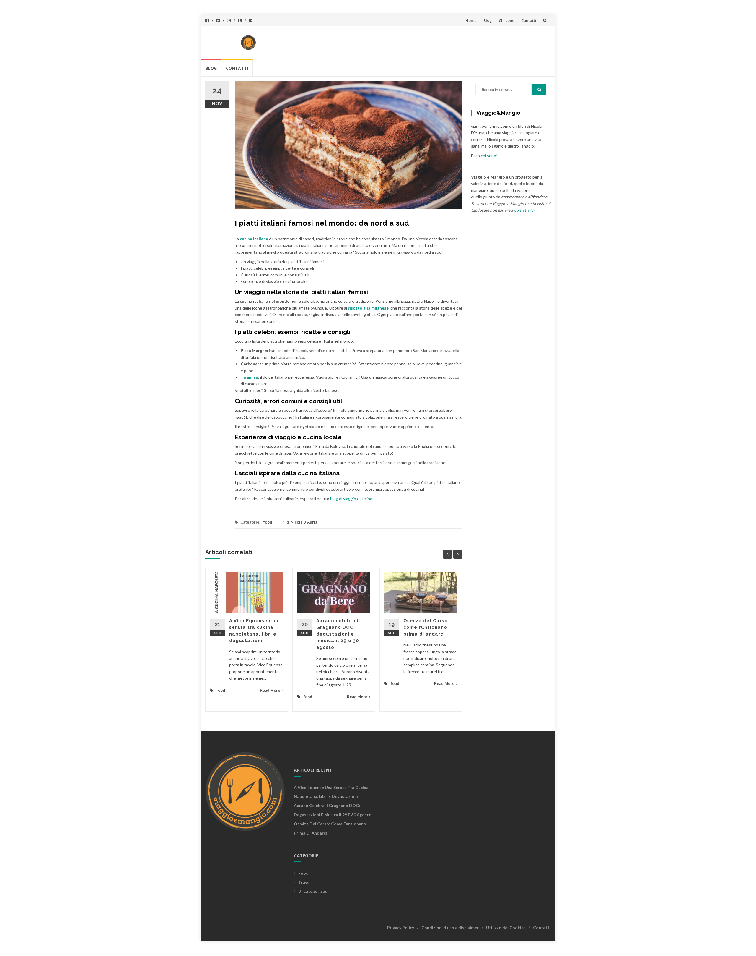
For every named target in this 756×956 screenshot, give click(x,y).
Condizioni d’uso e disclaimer (450, 927)
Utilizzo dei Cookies (506, 927)
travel (304, 882)
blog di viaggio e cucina (351, 498)
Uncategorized (313, 891)
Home (471, 20)
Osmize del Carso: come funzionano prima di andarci (426, 627)
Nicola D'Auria (304, 522)
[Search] (539, 89)
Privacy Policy (400, 927)
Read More (270, 690)
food (267, 522)
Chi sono (506, 20)
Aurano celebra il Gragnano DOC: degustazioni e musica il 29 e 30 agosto (338, 634)
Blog (487, 20)
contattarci (524, 210)
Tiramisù (249, 377)
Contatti (528, 20)
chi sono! (489, 155)
